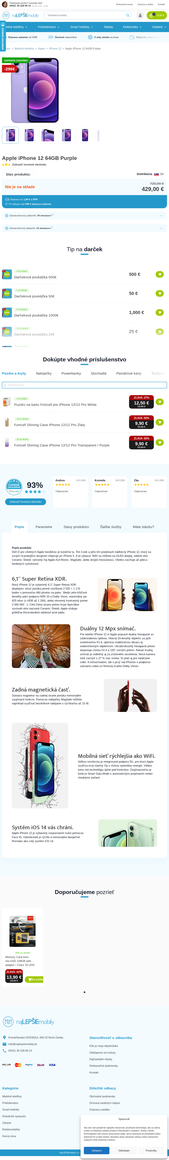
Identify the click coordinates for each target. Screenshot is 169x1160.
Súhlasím (97, 1150)
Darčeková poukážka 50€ (34, 296)
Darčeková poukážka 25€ (34, 334)
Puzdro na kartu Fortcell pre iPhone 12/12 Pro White (55, 404)
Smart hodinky (10, 1109)
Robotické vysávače (14, 1116)
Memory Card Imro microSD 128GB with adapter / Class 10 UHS (19, 961)
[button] (140, 15)
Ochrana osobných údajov (104, 1103)
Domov (6, 48)
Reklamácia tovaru (124, 4)
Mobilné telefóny (24, 48)
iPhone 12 (55, 48)
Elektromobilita (11, 1129)
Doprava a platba (145, 4)
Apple (41, 48)
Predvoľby (151, 1150)
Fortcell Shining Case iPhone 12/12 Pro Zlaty (49, 425)
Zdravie (6, 1123)
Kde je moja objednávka (103, 1046)
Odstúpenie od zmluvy (102, 1052)
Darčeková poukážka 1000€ (36, 315)
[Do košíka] (160, 274)
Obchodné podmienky (102, 1096)
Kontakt (161, 4)
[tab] (84, 992)
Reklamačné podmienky (103, 1065)
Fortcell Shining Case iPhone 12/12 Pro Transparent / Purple (62, 445)
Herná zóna (9, 1136)
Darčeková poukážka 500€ (35, 277)
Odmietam (124, 1150)
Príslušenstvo (10, 1103)
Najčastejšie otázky (100, 1059)
